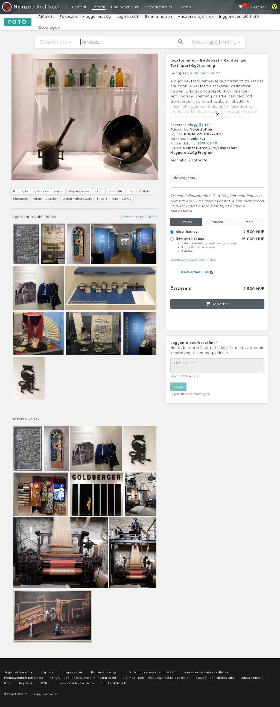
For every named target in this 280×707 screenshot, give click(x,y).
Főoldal (79, 7)
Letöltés (186, 222)
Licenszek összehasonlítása (193, 259)
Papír (249, 222)
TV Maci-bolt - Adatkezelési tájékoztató (156, 678)
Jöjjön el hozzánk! (19, 672)
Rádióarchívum (125, 7)
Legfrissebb (128, 16)
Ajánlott (46, 16)
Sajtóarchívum (158, 7)
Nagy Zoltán (199, 125)
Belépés (258, 7)
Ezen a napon (158, 16)
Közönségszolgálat (106, 672)
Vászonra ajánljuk (196, 16)
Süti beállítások (113, 683)
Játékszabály (252, 678)
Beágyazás (186, 178)
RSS (7, 683)
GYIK (44, 683)
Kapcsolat (48, 672)
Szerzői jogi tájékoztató (215, 678)
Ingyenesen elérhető (239, 16)
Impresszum (74, 672)
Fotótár (99, 7)
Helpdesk (25, 683)
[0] (241, 7)
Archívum (37, 7)
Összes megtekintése (138, 217)
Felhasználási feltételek (23, 678)
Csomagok (49, 27)
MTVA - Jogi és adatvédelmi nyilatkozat (83, 678)
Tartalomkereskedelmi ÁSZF (152, 672)
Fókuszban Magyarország (85, 16)
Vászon (217, 222)
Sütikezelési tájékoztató (74, 683)
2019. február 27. (205, 73)
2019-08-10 (207, 143)
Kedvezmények (195, 272)
